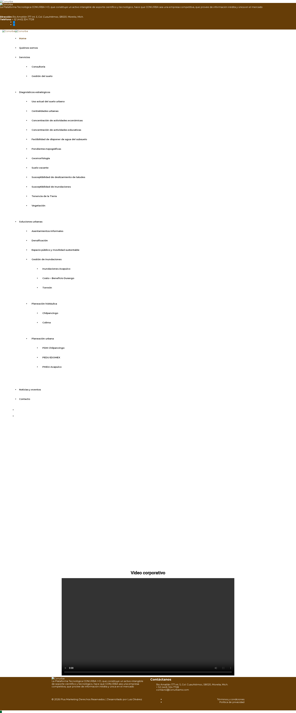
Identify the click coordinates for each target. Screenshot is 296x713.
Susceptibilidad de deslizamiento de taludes (58, 177)
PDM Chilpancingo (53, 347)
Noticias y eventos (30, 389)
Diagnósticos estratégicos (34, 92)
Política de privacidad (231, 702)
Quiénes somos (28, 47)
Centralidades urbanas (45, 111)
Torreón (47, 287)
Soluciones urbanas (30, 221)
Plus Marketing (69, 699)
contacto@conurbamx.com (172, 689)
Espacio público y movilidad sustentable (55, 249)
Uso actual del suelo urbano (48, 101)
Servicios (24, 57)
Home (22, 38)
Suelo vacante (40, 167)
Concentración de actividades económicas (57, 120)
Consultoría (38, 66)
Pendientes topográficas (46, 148)
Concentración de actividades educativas (56, 129)
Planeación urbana (43, 338)
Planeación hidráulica (44, 303)
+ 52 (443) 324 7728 (23, 19)
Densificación (40, 240)
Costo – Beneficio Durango (58, 278)
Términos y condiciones (230, 699)
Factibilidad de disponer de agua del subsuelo (59, 139)
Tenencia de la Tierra (44, 196)
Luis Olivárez (134, 699)
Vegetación (38, 205)
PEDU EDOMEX (51, 357)
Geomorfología (41, 158)
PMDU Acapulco (52, 366)
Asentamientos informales (47, 231)
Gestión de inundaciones (47, 259)
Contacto (24, 399)
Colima (46, 322)
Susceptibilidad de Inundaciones (51, 186)
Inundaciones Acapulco (56, 268)
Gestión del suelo (42, 76)
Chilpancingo (50, 313)
